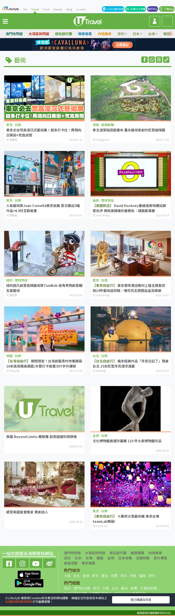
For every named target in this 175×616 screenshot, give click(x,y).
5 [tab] (78, 50)
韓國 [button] (166, 33)
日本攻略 (125, 557)
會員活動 (70, 563)
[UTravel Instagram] (22, 562)
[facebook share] (144, 59)
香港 (86, 575)
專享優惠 (88, 563)
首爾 (114, 575)
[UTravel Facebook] (9, 562)
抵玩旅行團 (63, 33)
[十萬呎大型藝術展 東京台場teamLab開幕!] (130, 484)
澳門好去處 (81, 588)
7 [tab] (91, 50)
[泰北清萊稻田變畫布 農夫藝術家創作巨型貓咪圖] (130, 98)
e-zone (81, 9)
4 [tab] (97, 45)
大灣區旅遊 (148, 588)
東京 (95, 575)
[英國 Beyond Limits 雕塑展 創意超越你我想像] (44, 408)
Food (46, 9)
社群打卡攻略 (138, 9)
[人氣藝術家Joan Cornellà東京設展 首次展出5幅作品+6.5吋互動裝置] (44, 173)
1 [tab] (78, 45)
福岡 (142, 575)
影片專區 (160, 557)
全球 (110, 557)
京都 (133, 575)
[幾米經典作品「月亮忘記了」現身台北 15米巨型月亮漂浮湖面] (130, 328)
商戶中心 (152, 9)
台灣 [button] (151, 33)
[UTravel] (87, 20)
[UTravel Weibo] (49, 562)
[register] (154, 21)
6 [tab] (84, 50)
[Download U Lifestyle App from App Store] (29, 574)
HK (25, 9)
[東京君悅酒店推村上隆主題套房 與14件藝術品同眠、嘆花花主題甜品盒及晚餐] (130, 253)
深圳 (67, 557)
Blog (69, 9)
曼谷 (104, 575)
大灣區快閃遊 (39, 33)
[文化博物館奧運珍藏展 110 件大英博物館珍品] (130, 408)
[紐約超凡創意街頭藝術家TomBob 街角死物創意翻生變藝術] (44, 253)
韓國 (99, 557)
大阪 (67, 575)
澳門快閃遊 (14, 33)
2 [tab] (84, 45)
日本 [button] (136, 33)
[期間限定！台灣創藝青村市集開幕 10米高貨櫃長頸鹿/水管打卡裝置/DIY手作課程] (44, 328)
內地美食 (104, 33)
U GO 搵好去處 (115, 9)
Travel (35, 9)
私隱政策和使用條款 (18, 601)
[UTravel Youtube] (36, 562)
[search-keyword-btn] (167, 21)
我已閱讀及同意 (140, 599)
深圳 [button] (120, 33)
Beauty (58, 9)
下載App (169, 9)
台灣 (89, 557)
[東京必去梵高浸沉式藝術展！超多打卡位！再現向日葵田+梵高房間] (44, 98)
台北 (76, 575)
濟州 (151, 575)
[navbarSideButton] (5, 21)
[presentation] (171, 33)
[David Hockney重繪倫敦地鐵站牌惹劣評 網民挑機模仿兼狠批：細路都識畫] (130, 173)
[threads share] (159, 59)
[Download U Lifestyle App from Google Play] (29, 582)
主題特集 (143, 557)
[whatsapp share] (152, 59)
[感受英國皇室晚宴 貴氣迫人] (44, 484)
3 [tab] (91, 45)
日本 (78, 557)
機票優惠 (85, 33)
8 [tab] (97, 50)
